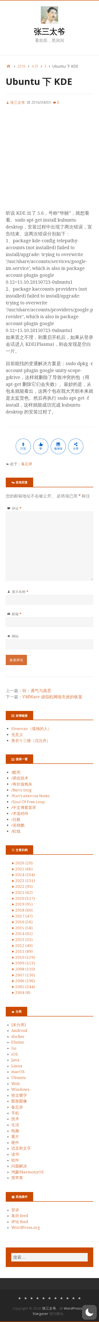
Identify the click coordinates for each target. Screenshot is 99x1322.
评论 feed (19, 1221)
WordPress (73, 1308)
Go (13, 1048)
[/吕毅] (67, 1297)
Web (15, 1083)
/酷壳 (15, 772)
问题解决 (19, 1166)
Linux (16, 1066)
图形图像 (19, 1101)
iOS (14, 1054)
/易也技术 (19, 778)
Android (19, 1030)
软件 (15, 1160)
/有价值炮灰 (21, 784)
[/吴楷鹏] (73, 1297)
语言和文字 (21, 1148)
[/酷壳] (19, 1297)
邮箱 (16, 614)
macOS (18, 1071)
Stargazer (40, 1313)
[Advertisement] (49, 160)
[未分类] (18, 1024)
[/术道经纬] (61, 1297)
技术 (15, 1119)
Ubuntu (18, 1077)
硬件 (15, 1142)
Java (15, 1060)
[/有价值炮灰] (31, 1297)
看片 (15, 1136)
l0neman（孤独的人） (31, 728)
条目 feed (19, 1215)
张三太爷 (49, 31)
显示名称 (20, 591)
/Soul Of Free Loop (28, 801)
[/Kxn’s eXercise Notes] (43, 1297)
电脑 (15, 1131)
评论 (16, 508)
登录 (15, 1210)
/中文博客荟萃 (23, 807)
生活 (15, 1125)
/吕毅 (15, 819)
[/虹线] (79, 1297)
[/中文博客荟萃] (55, 1297)
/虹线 (15, 831)
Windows (20, 1089)
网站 (15, 636)
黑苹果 (17, 1177)
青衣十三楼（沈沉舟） (30, 740)
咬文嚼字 (19, 1095)
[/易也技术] (25, 1297)
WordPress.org (25, 1227)
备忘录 (26, 463)
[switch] (89, 1312)
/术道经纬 (19, 813)
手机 (15, 1113)
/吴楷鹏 (17, 825)
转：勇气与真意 (36, 690)
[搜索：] (49, 1257)
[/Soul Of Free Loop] (49, 1297)
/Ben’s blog (21, 790)
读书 (15, 1154)
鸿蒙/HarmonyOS (27, 1172)
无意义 (17, 734)
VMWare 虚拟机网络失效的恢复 (52, 696)
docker (18, 1036)
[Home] (8, 66)
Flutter (17, 1042)
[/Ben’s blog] (37, 1297)
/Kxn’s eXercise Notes (30, 795)
